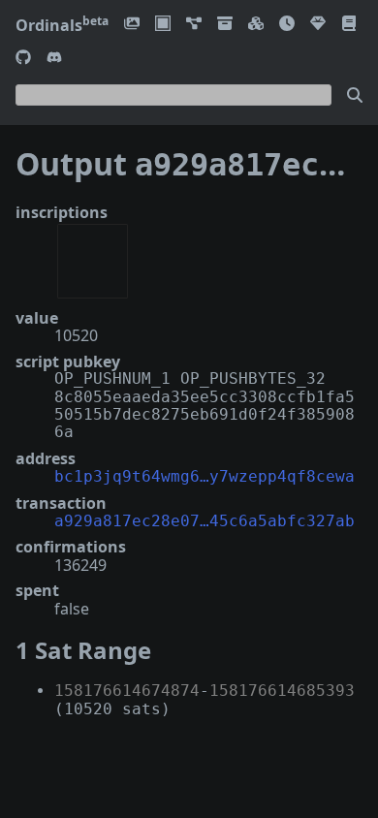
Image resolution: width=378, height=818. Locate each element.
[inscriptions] (132, 25)
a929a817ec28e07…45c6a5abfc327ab (204, 521)
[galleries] (225, 25)
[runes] (163, 25)
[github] (23, 58)
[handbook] (349, 25)
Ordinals (62, 25)
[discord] (54, 58)
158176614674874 (127, 690)
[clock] (287, 25)
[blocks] (256, 25)
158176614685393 (282, 690)
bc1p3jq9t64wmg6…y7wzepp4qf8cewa (204, 476)
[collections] (194, 25)
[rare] (318, 25)
